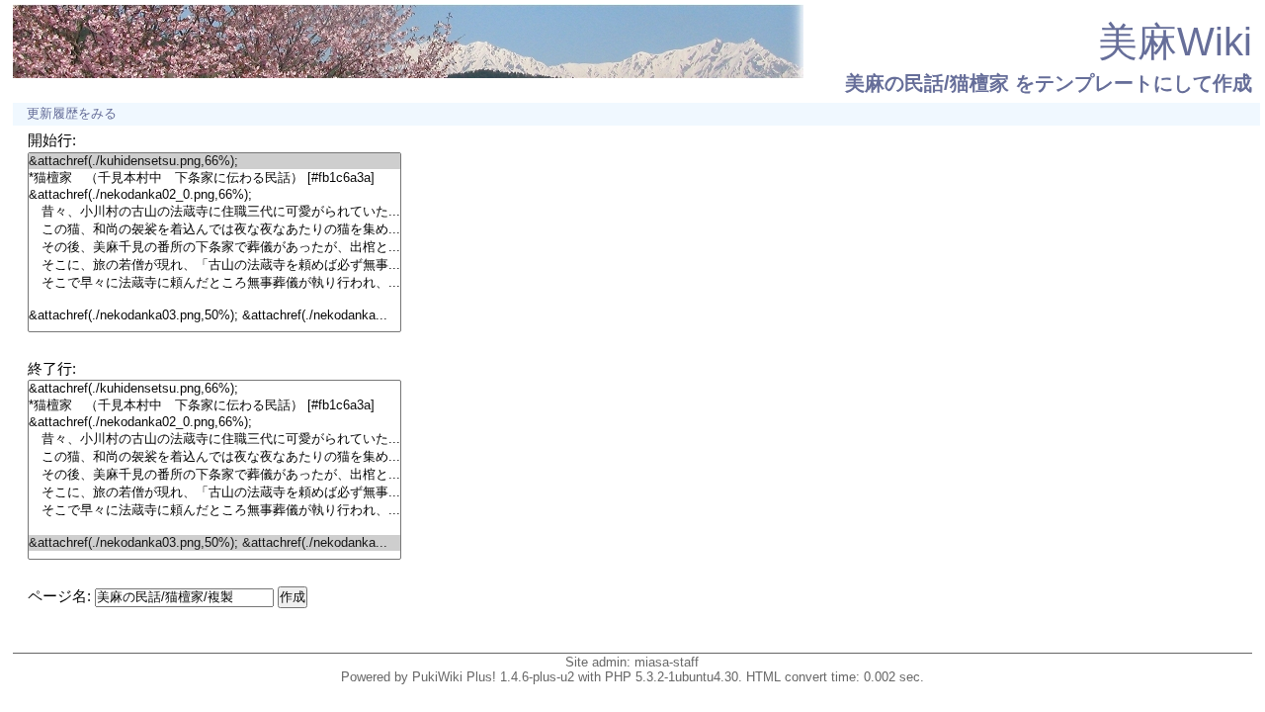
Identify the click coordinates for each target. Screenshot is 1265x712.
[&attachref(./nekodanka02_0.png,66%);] (214, 195)
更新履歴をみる (72, 114)
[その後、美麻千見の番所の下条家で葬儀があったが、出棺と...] (214, 247)
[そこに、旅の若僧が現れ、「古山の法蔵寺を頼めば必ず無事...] (214, 265)
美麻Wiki (1175, 41)
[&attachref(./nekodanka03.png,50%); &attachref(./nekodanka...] (214, 315)
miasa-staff (666, 662)
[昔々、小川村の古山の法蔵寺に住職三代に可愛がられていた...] (214, 212)
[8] (214, 300)
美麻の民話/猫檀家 (927, 83)
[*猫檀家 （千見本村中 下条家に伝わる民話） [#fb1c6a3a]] (214, 178)
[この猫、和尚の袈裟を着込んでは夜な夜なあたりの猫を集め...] (214, 229)
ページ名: (59, 595)
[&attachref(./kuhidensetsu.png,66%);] (214, 161)
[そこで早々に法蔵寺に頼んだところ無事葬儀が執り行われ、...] (214, 283)
